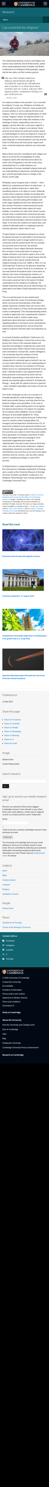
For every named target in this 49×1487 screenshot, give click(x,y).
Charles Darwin (9, 880)
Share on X (9, 739)
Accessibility (7, 986)
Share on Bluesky (11, 735)
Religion (6, 889)
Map (4, 1038)
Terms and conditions (16, 508)
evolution (6, 885)
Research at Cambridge (13, 1054)
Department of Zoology (12, 923)
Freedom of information (12, 990)
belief (4, 871)
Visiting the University (11, 1043)
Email (4, 819)
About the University (11, 1020)
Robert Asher (7, 908)
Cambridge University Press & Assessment (20, 1048)
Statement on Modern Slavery (14, 998)
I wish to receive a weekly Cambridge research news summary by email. (24, 831)
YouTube (10, 959)
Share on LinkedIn (12, 724)
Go (5, 786)
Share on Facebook (12, 720)
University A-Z (8, 1006)
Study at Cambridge (11, 1012)
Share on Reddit (11, 728)
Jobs (4, 1034)
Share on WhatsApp (12, 731)
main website (39, 506)
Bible (4, 875)
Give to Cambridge (10, 1029)
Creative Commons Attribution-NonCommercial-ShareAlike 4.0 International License (23, 497)
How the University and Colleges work (18, 1025)
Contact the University (11, 982)
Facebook (10, 941)
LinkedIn (9, 950)
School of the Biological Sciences (16, 927)
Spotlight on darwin (10, 894)
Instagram (10, 945)
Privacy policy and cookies (13, 994)
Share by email (10, 743)
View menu (4, 4)
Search (45, 4)
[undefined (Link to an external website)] (8, 492)
